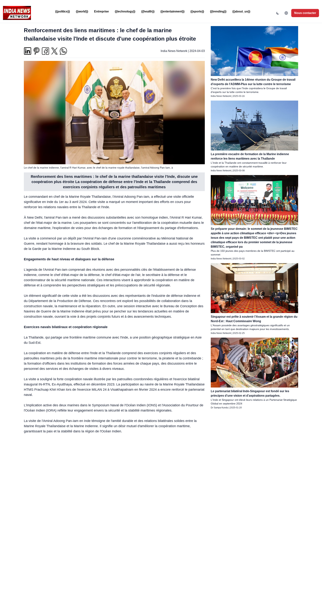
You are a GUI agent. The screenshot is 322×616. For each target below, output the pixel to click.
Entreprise (101, 11)
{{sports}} (197, 11)
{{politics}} (62, 11)
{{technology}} (125, 11)
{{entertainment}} (172, 11)
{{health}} (147, 11)
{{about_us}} (241, 11)
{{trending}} (218, 11)
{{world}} (82, 11)
